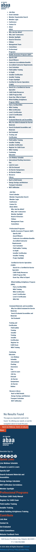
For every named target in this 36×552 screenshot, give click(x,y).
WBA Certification (14, 110)
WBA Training (13, 107)
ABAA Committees (7, 530)
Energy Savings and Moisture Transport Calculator (20, 397)
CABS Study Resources (16, 92)
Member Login (13, 19)
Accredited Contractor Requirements (21, 65)
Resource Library (15, 391)
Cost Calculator (14, 67)
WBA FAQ (12, 117)
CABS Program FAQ (15, 95)
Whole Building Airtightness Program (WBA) (23, 283)
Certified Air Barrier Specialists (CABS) (21, 264)
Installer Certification (16, 75)
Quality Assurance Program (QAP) (20, 55)
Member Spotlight (14, 37)
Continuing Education (12, 353)
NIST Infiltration (14, 187)
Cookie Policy (24, 550)
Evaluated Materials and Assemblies (20, 120)
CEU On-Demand (14, 167)
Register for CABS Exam (17, 147)
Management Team (15, 44)
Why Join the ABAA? (15, 32)
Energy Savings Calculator (10, 481)
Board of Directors (15, 40)
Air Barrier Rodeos (15, 172)
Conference (12, 22)
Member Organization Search (18, 17)
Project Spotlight (14, 80)
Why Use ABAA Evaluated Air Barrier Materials (23, 309)
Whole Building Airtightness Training (14, 511)
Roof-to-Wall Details (15, 180)
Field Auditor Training (16, 70)
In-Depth (11, 72)
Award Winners (14, 60)
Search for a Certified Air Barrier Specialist (23, 269)
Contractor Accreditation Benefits (20, 62)
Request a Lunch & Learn (9, 467)
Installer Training (14, 77)
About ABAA (13, 207)
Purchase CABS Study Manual (11, 496)
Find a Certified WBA (15, 105)
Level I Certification (15, 112)
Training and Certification (13, 324)
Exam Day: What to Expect (17, 97)
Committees (13, 47)
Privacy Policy (14, 550)
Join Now (12, 12)
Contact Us (12, 24)
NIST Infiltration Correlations (11, 485)
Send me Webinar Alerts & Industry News (14, 428)
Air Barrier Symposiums (17, 170)
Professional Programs (17, 229)
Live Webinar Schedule (16, 158)
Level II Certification (15, 115)
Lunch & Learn (13, 165)
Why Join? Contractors (16, 35)
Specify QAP (13, 57)
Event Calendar (14, 15)
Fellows (11, 42)
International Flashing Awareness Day (15, 365)
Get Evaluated (13, 132)
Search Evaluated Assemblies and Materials (22, 314)
